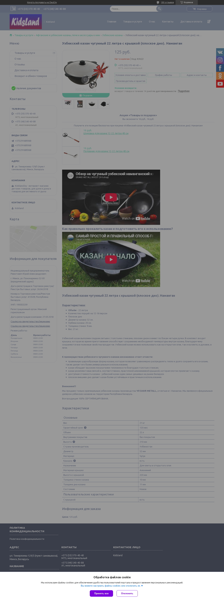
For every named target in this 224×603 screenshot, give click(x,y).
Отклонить (127, 593)
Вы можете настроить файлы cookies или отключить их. (111, 585)
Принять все (101, 593)
